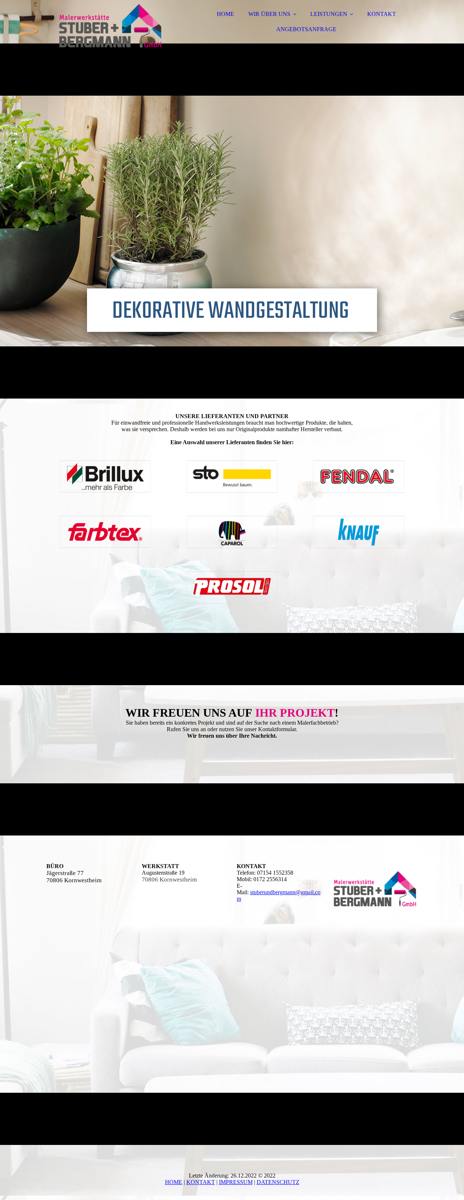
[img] (109, 25)
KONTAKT (381, 14)
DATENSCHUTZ (278, 1182)
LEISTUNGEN (328, 14)
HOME (225, 14)
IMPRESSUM (236, 1182)
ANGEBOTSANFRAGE (306, 29)
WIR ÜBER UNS (269, 14)
